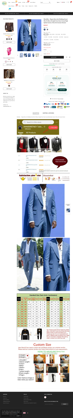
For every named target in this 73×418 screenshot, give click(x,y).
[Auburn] (7, 39)
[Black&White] (8, 61)
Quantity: (45, 49)
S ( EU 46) (51, 39)
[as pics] (9, 86)
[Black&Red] (10, 61)
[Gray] (9, 39)
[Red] (11, 39)
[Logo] (4, 3)
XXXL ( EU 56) (51, 34)
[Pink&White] (6, 61)
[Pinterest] (45, 397)
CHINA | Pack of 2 (47, 44)
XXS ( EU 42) (46, 39)
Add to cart (9, 42)
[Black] (12, 61)
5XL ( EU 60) (63, 34)
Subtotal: (45, 53)
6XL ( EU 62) (58, 34)
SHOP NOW (62, 89)
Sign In (58, 2)
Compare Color (37, 49)
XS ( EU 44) (56, 39)
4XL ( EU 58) (46, 34)
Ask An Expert (60, 98)
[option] (12, 13)
